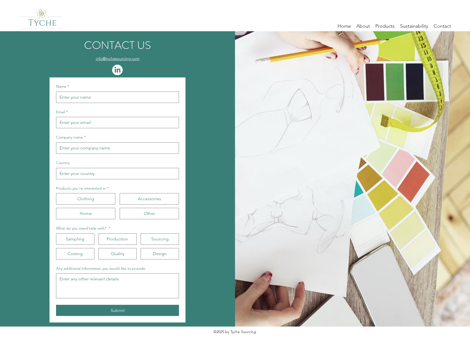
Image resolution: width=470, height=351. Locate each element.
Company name (71, 137)
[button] (363, 26)
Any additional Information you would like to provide (100, 268)
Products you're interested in (82, 188)
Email (62, 111)
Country (63, 162)
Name (62, 86)
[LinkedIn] (117, 70)
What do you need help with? (83, 228)
